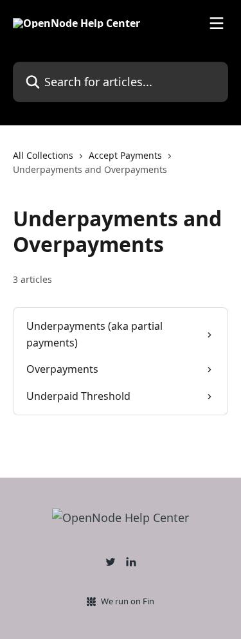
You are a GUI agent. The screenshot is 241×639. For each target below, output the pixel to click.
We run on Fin (127, 601)
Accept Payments (125, 155)
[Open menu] (216, 23)
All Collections (43, 155)
